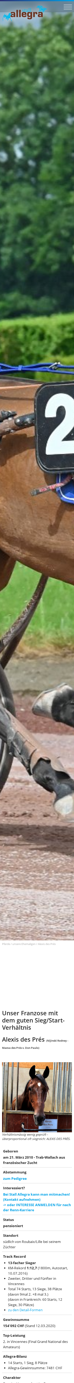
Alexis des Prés (47, 944)
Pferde (6, 944)
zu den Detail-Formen (25, 1310)
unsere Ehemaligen (24, 944)
